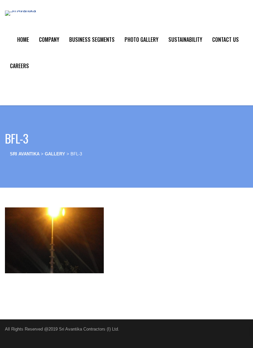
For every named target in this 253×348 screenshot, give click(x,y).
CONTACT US (225, 39)
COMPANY (49, 39)
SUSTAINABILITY (185, 39)
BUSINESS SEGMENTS (92, 39)
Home (23, 39)
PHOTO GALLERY (141, 39)
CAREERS (19, 66)
